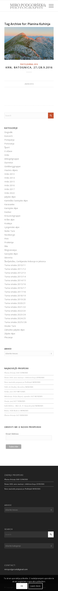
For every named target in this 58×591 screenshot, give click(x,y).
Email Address (12, 434)
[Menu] (50, 5)
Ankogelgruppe (11, 158)
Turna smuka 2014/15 (15, 280)
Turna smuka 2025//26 (15, 322)
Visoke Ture (10, 325)
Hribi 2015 (9, 181)
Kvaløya (8, 223)
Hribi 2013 (9, 174)
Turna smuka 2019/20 (15, 299)
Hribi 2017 (9, 189)
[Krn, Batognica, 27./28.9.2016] (29, 43)
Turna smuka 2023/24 (15, 314)
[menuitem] (43, 5)
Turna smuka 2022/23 (15, 310)
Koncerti (8, 136)
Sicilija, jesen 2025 (10, 391)
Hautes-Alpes (11, 170)
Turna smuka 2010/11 (15, 265)
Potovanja (9, 143)
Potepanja (9, 139)
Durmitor (8, 162)
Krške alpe (9, 219)
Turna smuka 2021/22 (15, 306)
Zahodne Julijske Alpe (14, 329)
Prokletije (9, 242)
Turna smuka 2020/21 (15, 303)
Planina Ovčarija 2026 (11, 373)
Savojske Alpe (11, 253)
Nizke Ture (9, 231)
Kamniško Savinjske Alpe (16, 200)
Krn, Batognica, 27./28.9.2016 (29, 67)
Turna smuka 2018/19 (15, 295)
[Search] (43, 5)
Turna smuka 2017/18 (15, 291)
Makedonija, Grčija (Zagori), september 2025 (19, 396)
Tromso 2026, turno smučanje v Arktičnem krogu (20, 377)
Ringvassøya (10, 250)
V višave (8, 151)
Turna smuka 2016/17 (15, 287)
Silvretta (8, 257)
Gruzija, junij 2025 (10, 401)
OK (22, 586)
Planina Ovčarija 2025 (11, 415)
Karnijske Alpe (11, 208)
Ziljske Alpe (9, 333)
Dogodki (8, 132)
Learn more (35, 586)
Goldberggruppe (12, 166)
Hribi (6, 155)
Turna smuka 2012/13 (15, 272)
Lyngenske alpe (11, 227)
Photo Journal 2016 (29, 64)
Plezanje (8, 337)
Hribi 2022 (9, 193)
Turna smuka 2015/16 (15, 284)
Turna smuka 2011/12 (15, 268)
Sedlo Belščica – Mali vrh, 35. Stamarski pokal (19, 406)
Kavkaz (7, 212)
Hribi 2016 (9, 185)
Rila (6, 246)
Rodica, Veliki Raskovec (12, 410)
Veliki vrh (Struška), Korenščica (14, 387)
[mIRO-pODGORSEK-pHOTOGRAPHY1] (24, 5)
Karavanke (9, 204)
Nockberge (9, 234)
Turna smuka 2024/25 (15, 318)
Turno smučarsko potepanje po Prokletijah (18, 382)
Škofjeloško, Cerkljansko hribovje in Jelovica (25, 261)
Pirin (6, 238)
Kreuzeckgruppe (12, 215)
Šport (7, 147)
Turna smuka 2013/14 (15, 276)
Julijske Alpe (10, 196)
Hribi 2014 (9, 177)
